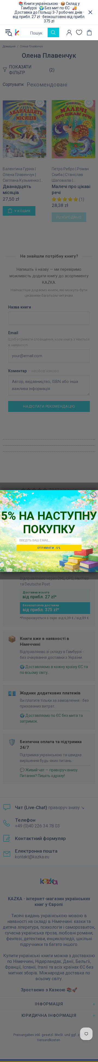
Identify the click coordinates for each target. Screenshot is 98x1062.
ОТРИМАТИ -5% (48, 547)
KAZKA (17, 32)
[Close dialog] (93, 495)
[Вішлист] (79, 32)
